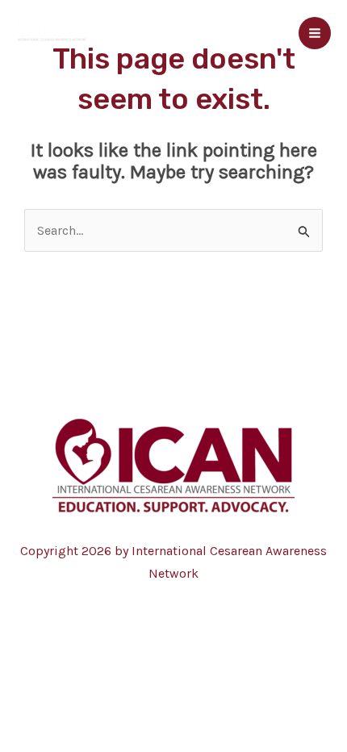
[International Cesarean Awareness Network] (51, 32)
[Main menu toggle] (315, 33)
